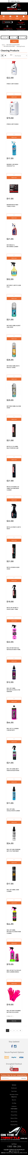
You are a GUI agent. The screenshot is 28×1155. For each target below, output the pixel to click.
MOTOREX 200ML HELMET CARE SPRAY (14, 326)
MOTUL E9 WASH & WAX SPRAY (13, 568)
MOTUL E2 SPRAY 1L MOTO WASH (14, 528)
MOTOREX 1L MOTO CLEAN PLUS (14, 286)
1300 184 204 (15, 1)
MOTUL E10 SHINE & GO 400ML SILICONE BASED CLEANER (13, 488)
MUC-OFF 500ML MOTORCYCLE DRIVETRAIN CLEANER (14, 931)
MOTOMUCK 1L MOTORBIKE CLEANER (12, 245)
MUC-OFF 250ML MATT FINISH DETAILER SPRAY (13, 769)
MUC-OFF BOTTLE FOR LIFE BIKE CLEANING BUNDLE (14, 971)
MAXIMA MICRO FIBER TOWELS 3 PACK (12, 205)
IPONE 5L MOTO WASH (12, 124)
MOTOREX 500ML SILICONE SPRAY (14, 407)
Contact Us (14, 1106)
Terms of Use (14, 1112)
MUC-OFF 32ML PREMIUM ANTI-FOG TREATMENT (13, 850)
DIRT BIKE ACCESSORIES (9, 46)
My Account (14, 1088)
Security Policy (14, 1121)
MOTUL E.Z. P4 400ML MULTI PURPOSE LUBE (12, 447)
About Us (14, 1100)
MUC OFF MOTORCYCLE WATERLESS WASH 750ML (13, 648)
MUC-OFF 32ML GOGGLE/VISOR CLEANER (13, 810)
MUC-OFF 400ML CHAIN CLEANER (13, 890)
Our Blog (14, 1103)
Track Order (14, 1091)
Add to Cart (14, 97)
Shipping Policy (14, 1124)
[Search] (25, 13)
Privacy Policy (14, 1115)
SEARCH (14, 41)
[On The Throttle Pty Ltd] (14, 6)
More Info (14, 1021)
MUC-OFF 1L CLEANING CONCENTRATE (13, 729)
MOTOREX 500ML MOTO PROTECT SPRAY (13, 366)
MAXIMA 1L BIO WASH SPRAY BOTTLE (12, 165)
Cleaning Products (21, 46)
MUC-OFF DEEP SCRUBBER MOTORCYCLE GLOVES (14, 1011)
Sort (11, 55)
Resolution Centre (14, 1094)
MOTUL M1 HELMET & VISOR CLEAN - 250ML (12, 608)
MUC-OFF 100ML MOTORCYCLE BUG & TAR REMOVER (13, 689)
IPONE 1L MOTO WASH (12, 84)
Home (3, 45)
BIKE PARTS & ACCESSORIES (13, 45)
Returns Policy (14, 1118)
